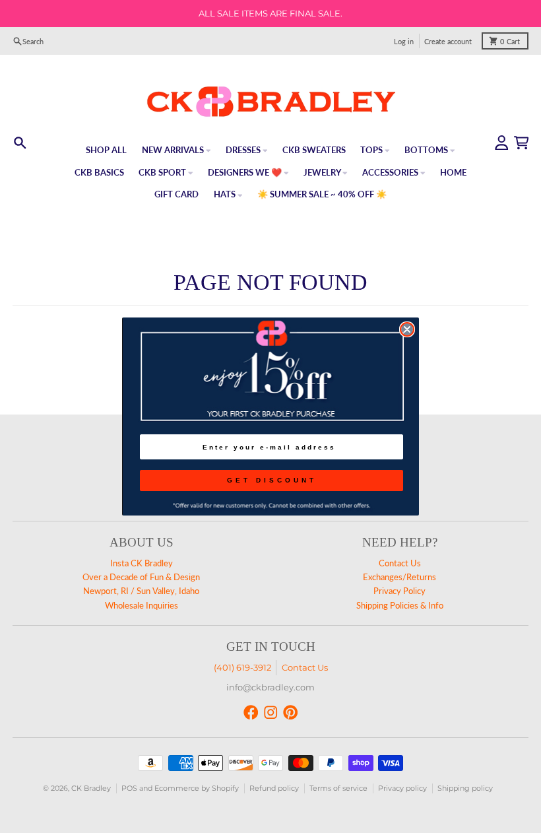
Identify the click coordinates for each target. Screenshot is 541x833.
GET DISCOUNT (272, 480)
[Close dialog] (407, 329)
